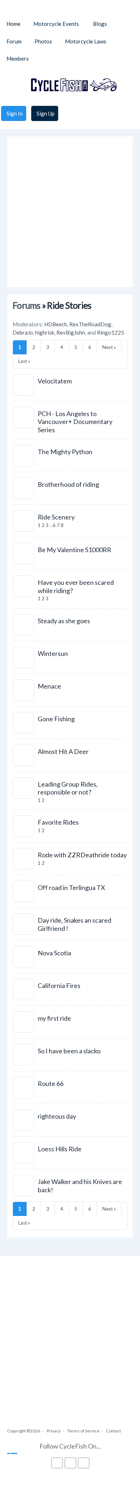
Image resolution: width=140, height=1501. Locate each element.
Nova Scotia (54, 953)
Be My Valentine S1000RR (74, 550)
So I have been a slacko (69, 1051)
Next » (109, 347)
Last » (24, 361)
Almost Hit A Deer (63, 751)
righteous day (57, 1116)
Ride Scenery (56, 517)
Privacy (54, 1431)
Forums (27, 305)
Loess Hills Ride (59, 1149)
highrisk (44, 332)
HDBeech (55, 324)
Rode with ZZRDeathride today (82, 855)
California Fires (59, 985)
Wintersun (53, 653)
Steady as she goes (64, 621)
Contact (113, 1431)
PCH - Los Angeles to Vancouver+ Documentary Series (75, 422)
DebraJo (23, 332)
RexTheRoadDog (90, 324)
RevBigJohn (70, 332)
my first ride (54, 1018)
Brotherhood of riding (68, 484)
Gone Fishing (56, 719)
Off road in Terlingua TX (71, 887)
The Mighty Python (65, 452)
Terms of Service (83, 1431)
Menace (49, 686)
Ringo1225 (110, 332)
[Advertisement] (70, 212)
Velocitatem (55, 381)
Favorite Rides (58, 822)
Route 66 (51, 1083)
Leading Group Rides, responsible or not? (68, 788)
